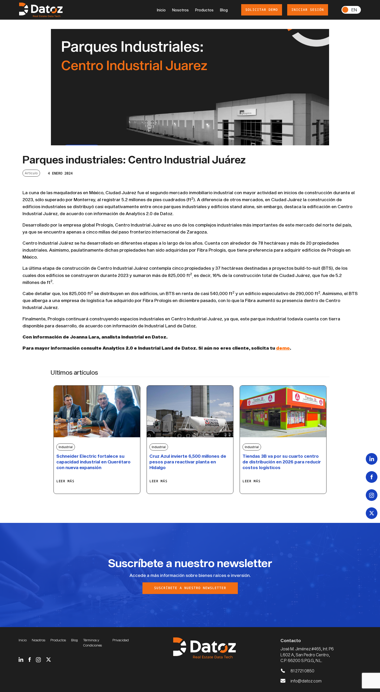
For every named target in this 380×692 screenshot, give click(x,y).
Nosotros (180, 10)
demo (283, 347)
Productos (204, 10)
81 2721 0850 (302, 670)
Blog (224, 10)
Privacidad (120, 640)
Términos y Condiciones (92, 642)
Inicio (161, 10)
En (354, 9)
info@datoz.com (306, 680)
